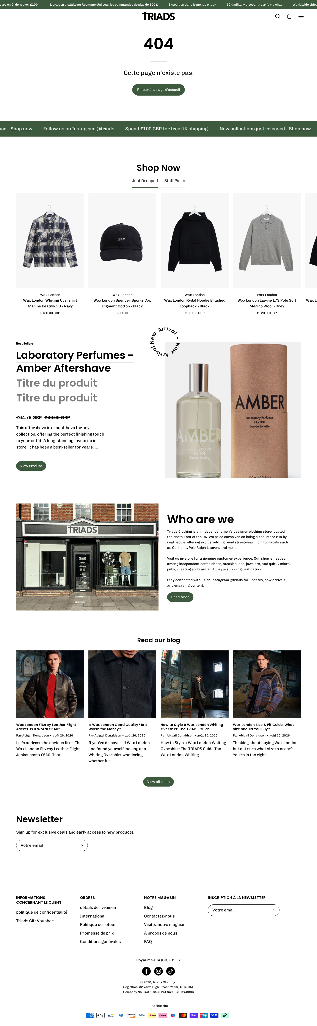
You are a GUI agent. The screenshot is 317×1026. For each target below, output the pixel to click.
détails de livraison (98, 907)
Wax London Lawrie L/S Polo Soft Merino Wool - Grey (266, 303)
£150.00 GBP (50, 313)
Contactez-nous (159, 916)
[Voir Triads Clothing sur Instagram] (158, 971)
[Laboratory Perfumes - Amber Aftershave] (233, 410)
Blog (148, 907)
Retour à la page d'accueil (158, 90)
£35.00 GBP (122, 313)
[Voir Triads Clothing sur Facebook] (146, 971)
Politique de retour (98, 924)
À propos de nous (160, 933)
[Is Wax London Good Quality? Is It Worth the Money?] (122, 684)
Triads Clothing (164, 982)
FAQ (148, 941)
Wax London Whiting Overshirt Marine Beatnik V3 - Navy (50, 303)
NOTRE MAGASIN (160, 897)
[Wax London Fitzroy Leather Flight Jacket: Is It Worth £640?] (50, 684)
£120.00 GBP (267, 313)
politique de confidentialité (41, 912)
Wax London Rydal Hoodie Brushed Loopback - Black (194, 303)
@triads (79, 128)
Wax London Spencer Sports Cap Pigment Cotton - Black (122, 303)
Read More (180, 597)
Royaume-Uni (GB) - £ (155, 960)
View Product (31, 466)
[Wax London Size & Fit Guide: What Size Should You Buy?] (267, 684)
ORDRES (87, 897)
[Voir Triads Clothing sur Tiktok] (170, 971)
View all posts (158, 782)
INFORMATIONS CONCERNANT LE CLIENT (38, 900)
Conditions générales (100, 941)
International (92, 916)
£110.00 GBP (195, 313)
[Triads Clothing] (158, 16)
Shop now (273, 128)
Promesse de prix (97, 933)
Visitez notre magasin (164, 924)
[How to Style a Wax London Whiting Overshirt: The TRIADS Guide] (195, 684)
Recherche (160, 1006)
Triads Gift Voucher (34, 920)
